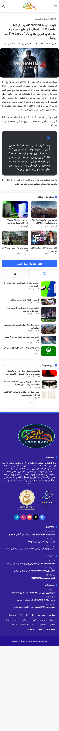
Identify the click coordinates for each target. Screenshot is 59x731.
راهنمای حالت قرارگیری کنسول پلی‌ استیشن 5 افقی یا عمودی (21, 284)
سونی (17, 619)
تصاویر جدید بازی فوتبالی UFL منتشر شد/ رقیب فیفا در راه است (23, 310)
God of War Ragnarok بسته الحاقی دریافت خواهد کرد (21, 327)
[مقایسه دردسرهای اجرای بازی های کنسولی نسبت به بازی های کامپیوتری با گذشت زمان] (49, 373)
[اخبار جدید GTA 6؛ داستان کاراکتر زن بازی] (44, 238)
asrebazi (52, 615)
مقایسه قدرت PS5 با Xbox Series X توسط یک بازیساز (17, 222)
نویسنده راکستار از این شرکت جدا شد (24, 299)
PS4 (21, 615)
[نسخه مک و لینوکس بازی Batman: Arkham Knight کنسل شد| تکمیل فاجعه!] (49, 384)
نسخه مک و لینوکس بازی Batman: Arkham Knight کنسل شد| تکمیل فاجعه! (22, 383)
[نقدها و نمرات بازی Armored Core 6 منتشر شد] (48, 340)
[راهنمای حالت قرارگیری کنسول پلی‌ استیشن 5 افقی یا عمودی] (48, 289)
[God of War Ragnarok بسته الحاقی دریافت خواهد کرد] (48, 329)
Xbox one (12, 615)
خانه (51, 19)
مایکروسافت (24, 624)
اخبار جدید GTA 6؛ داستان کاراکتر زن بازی (44, 249)
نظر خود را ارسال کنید (29, 264)
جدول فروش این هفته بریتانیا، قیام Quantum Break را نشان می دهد (22, 394)
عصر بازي (8, 619)
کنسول (40, 629)
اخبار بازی (52, 619)
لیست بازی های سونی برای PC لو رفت (15, 249)
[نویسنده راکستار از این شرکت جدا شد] (48, 301)
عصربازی (52, 624)
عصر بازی (43, 624)
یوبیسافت (30, 629)
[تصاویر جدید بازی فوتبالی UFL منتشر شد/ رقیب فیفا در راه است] (48, 314)
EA (33, 615)
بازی (34, 619)
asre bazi (41, 615)
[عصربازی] (29, 6)
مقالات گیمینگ (41, 19)
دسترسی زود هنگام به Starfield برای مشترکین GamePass (44, 222)
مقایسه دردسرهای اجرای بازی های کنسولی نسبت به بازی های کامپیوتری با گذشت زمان (22, 373)
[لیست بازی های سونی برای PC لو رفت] (15, 238)
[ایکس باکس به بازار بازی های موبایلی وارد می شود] (48, 351)
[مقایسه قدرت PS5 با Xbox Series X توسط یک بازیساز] (15, 209)
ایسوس (42, 619)
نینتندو (14, 624)
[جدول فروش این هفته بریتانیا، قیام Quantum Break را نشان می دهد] (49, 395)
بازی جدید (26, 619)
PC (27, 615)
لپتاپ (34, 624)
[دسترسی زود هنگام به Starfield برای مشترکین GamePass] (44, 209)
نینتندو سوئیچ (50, 629)
